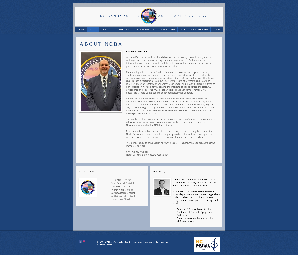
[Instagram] (84, 241)
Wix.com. (165, 242)
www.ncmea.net (158, 122)
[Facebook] (80, 241)
